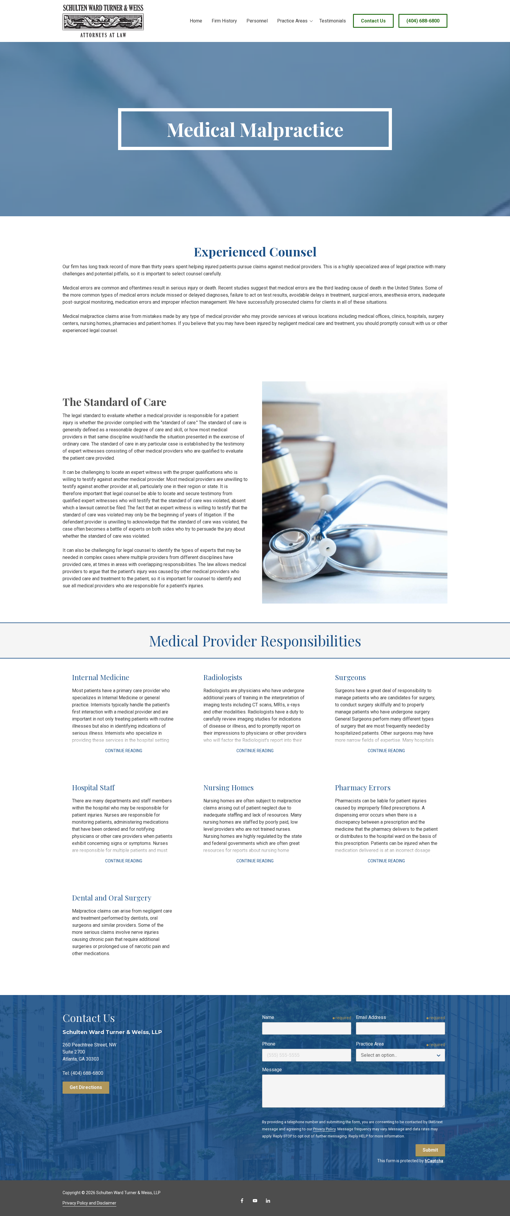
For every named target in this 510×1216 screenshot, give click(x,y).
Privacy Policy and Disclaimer (89, 1203)
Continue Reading (123, 750)
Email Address (371, 1017)
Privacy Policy (324, 1129)
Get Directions (86, 1087)
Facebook (242, 1201)
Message (272, 1069)
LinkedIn (268, 1201)
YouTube (255, 1201)
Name (268, 1017)
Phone (268, 1044)
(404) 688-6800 (422, 21)
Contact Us (373, 21)
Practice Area (370, 1044)
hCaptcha (434, 1160)
